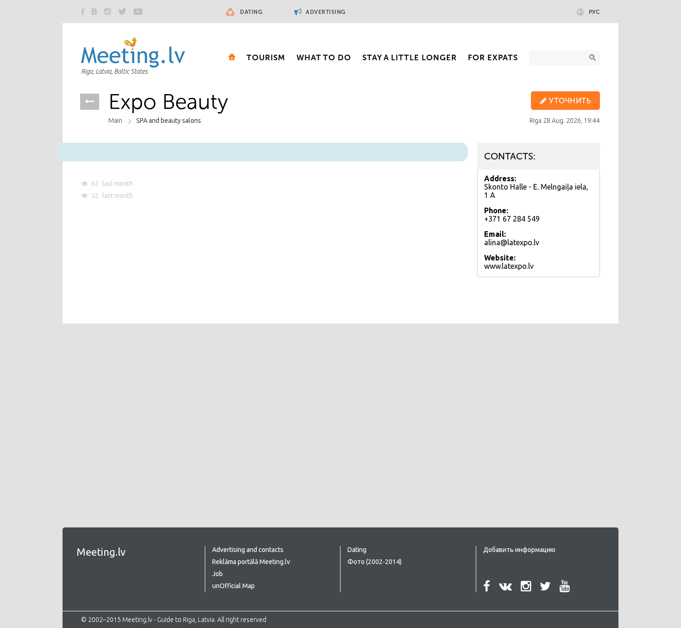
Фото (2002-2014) (374, 561)
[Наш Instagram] (107, 11)
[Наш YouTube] (138, 11)
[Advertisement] (159, 407)
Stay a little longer (409, 57)
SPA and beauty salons (168, 120)
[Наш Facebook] (83, 11)
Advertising (325, 12)
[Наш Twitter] (122, 11)
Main (115, 120)
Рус (594, 12)
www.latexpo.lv (509, 266)
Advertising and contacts (248, 549)
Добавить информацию (519, 549)
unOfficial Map (233, 586)
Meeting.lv (101, 552)
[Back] (89, 102)
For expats (493, 57)
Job (217, 573)
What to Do (323, 57)
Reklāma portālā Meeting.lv (251, 561)
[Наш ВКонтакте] (94, 11)
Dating (251, 12)
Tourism (265, 57)
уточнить (569, 100)
